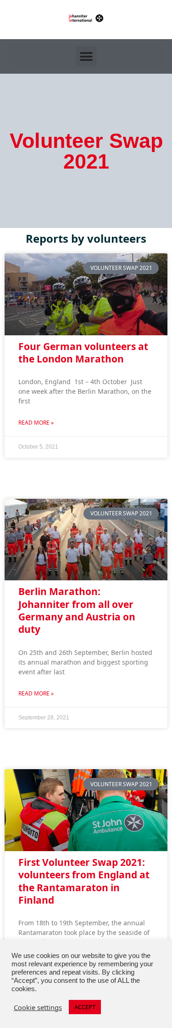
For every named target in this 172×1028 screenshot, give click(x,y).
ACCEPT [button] (84, 1007)
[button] (86, 56)
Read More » (36, 422)
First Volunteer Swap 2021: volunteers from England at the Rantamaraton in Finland (84, 881)
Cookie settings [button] (38, 1007)
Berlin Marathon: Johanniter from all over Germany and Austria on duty (76, 610)
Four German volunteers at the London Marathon (83, 352)
